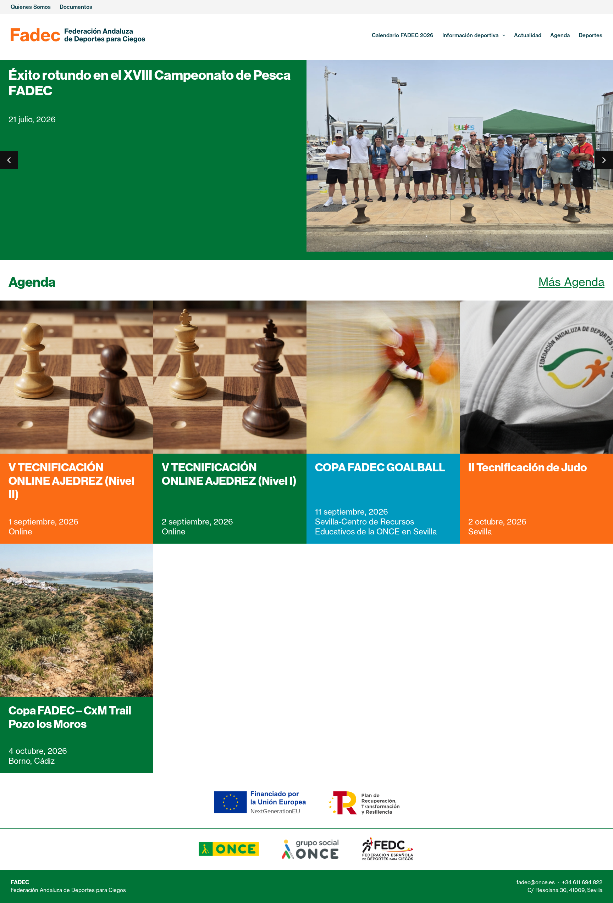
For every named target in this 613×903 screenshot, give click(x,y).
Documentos (76, 7)
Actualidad (527, 35)
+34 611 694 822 (582, 882)
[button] (604, 160)
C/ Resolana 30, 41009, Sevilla (565, 890)
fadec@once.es (536, 882)
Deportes (590, 35)
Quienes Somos (31, 7)
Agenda (560, 35)
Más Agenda (571, 282)
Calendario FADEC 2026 (402, 35)
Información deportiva (470, 35)
